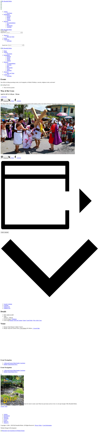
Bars (8, 24)
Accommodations (11, 23)
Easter (24, 320)
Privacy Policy (38, 425)
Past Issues (9, 13)
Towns (8, 18)
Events (5, 38)
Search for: (3, 32)
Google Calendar (8, 304)
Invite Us (6, 421)
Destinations (7, 14)
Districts (9, 16)
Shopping (9, 70)
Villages (9, 20)
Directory (6, 21)
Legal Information (47, 425)
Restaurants (9, 25)
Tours (8, 69)
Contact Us (6, 39)
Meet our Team (10, 36)
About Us (6, 35)
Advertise (9, 41)
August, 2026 (4, 406)
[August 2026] (12, 405)
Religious (14, 319)
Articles (6, 11)
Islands (8, 17)
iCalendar (6, 305)
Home (5, 51)
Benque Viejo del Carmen (16, 320)
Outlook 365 (7, 307)
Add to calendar (4, 232)
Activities (9, 27)
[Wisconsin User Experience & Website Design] (13, 430)
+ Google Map (36, 328)
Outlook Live (7, 308)
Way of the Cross (37, 320)
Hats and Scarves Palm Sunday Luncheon (14, 363)
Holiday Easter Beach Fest (11, 364)
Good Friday (29, 320)
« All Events (4, 96)
